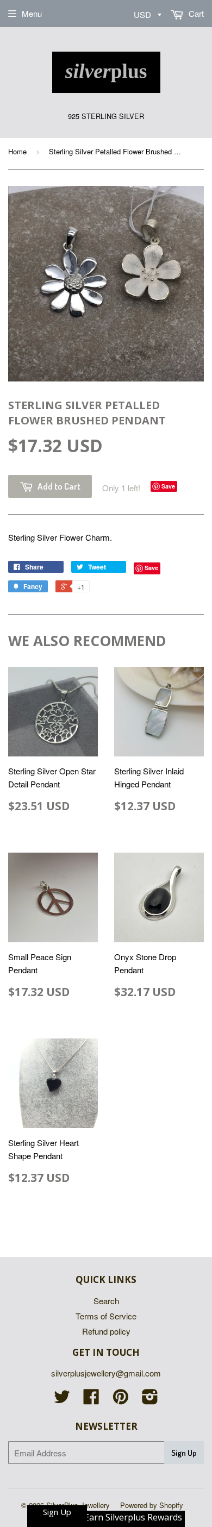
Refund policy (106, 1331)
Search (106, 1300)
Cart (195, 13)
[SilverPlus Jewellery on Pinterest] (121, 1399)
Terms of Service (106, 1316)
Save (168, 486)
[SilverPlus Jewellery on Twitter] (62, 1399)
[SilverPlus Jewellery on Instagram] (150, 1399)
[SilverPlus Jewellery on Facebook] (91, 1399)
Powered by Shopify (151, 1505)
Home (17, 151)
